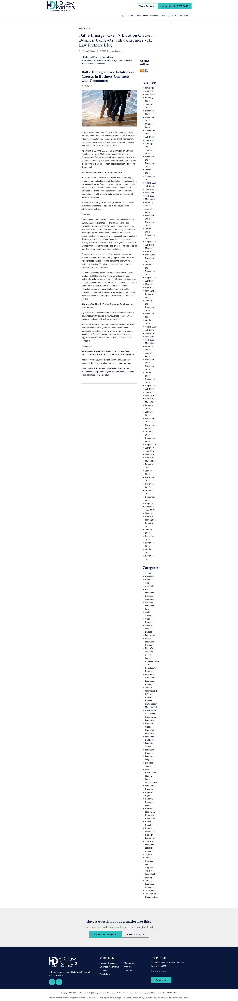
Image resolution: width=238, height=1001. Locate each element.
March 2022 (150, 254)
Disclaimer (111, 993)
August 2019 (150, 385)
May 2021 (149, 284)
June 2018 (149, 451)
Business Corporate (99, 374)
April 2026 (149, 91)
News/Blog (165, 15)
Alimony (148, 572)
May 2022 (149, 248)
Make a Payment (146, 6)
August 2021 (150, 277)
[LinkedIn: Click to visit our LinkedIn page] (59, 982)
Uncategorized (151, 896)
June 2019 (149, 392)
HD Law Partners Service (149, 697)
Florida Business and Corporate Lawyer (104, 368)
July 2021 (149, 280)
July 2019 (149, 388)
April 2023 (149, 195)
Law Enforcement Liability (150, 772)
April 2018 (149, 457)
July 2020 (149, 329)
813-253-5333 (174, 6)
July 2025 (149, 136)
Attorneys (128, 970)
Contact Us (183, 15)
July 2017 (149, 506)
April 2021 (149, 287)
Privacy (102, 993)
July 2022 (149, 244)
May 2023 (149, 192)
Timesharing (150, 893)
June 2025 (149, 140)
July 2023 (149, 186)
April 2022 (149, 251)
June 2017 (149, 510)
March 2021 (150, 290)
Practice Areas (142, 15)
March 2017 (150, 519)
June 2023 (149, 189)
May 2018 (149, 454)
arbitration (117, 132)
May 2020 (149, 336)
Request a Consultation (105, 934)
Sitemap (95, 993)
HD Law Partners (91, 324)
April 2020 (149, 339)
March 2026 (150, 94)
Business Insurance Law (149, 605)
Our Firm (129, 15)
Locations (154, 15)
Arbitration (149, 579)
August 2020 (150, 326)
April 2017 (149, 516)
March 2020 (150, 343)
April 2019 (149, 398)
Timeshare (150, 890)
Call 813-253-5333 (135, 934)
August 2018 (150, 444)
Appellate (149, 576)
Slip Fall (148, 854)
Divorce (148, 631)
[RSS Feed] (142, 73)
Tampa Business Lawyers (123, 371)
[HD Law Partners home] (60, 6)
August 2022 (150, 241)
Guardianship (151, 690)
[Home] (122, 16)
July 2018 (149, 447)
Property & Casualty (109, 962)
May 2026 (149, 87)
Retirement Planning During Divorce (99, 57)
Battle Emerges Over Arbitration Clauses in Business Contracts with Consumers (108, 76)
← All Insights (84, 28)
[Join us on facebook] (146, 73)
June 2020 (149, 333)
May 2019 (149, 395)
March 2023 (150, 199)
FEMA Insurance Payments (149, 641)
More (174, 15)
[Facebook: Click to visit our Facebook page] (52, 982)
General (148, 687)
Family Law (150, 635)
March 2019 (150, 402)
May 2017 (149, 513)
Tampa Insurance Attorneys (149, 884)
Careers (127, 966)
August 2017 (150, 503)
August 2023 (150, 182)
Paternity (149, 798)
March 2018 (150, 460)
